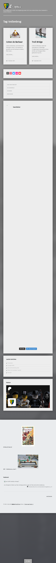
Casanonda (10, 363)
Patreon (8, 382)
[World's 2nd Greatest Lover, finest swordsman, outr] (11, 124)
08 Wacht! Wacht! (7, 447)
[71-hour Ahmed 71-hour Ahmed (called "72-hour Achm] (33, 311)
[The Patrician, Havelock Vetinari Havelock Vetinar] (22, 171)
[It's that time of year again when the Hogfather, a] (22, 253)
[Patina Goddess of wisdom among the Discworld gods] (11, 221)
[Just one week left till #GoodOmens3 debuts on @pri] (33, 114)
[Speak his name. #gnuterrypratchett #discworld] (44, 152)
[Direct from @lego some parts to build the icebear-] (44, 256)
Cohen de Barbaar (14, 42)
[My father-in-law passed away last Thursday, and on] (33, 217)
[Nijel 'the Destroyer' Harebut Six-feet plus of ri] (11, 171)
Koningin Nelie (11, 365)
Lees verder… (9, 54)
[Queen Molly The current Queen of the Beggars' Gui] (22, 130)
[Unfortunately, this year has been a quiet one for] (44, 217)
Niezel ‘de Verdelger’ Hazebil (14, 370)
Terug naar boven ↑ (29, 504)
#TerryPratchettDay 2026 (13, 367)
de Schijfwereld (10, 87)
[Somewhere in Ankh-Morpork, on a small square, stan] (33, 173)
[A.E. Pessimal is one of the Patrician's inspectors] (22, 217)
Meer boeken (10, 94)
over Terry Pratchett (12, 84)
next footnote (49, 496)
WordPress (17, 504)
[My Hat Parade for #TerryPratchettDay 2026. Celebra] (44, 125)
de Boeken (9, 90)
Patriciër (10, 372)
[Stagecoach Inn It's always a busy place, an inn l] (11, 317)
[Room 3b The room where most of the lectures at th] (22, 301)
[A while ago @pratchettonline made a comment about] (33, 267)
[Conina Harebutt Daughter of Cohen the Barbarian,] (11, 262)
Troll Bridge (37, 42)
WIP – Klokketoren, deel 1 (9, 469)
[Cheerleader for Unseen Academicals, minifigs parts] (44, 296)
